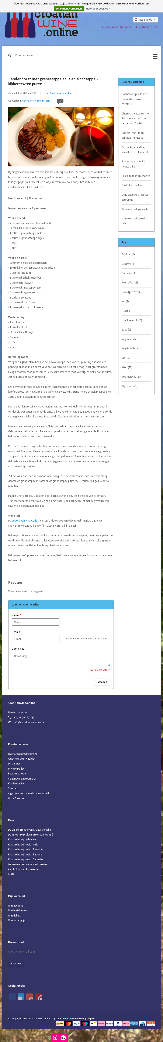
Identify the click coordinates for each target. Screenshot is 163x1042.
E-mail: (16, 632)
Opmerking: (19, 648)
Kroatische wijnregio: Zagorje (25, 854)
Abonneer (15, 963)
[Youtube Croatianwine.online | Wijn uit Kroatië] (29, 996)
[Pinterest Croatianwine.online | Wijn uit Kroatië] (21, 996)
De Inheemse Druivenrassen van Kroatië (30, 834)
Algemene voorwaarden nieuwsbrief (28, 793)
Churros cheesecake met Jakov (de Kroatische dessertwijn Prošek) (135, 118)
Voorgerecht (131, 376)
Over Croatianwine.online (22, 754)
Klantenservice (16, 783)
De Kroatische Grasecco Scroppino (135, 197)
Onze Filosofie (16, 798)
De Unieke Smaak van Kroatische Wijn (29, 829)
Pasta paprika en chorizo (136, 176)
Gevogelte (28, 100)
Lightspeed (89, 1018)
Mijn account (148, 27)
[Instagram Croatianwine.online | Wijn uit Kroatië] (38, 996)
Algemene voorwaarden (21, 758)
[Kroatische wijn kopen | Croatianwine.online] (48, 23)
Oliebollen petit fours (133, 185)
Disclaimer (14, 763)
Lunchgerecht (132, 320)
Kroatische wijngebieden (22, 839)
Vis (126, 358)
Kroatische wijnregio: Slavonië (25, 849)
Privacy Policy (16, 768)
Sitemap (12, 788)
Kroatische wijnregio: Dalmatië (25, 859)
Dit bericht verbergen (69, 8)
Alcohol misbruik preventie (23, 869)
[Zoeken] (10, 55)
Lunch (127, 311)
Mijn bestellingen (17, 910)
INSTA (11, 874)
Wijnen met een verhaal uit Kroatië (27, 864)
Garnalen (129, 273)
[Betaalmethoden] (60, 1023)
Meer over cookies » (98, 8)
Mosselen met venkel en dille (135, 221)
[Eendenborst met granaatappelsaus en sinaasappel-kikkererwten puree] (61, 138)
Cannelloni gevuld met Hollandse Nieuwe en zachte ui (135, 99)
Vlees (127, 367)
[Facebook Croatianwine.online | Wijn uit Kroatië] (12, 996)
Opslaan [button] (102, 682)
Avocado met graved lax (136, 209)
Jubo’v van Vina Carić (24, 520)
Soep (126, 329)
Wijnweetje (129, 386)
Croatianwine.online (61, 93)
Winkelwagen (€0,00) (118, 27)
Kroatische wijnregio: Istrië (23, 844)
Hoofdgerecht (43, 100)
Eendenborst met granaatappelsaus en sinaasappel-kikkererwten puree (53, 81)
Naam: (16, 615)
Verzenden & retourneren (22, 778)
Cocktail (128, 254)
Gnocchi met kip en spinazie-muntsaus (133, 135)
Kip (125, 301)
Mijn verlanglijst (17, 920)
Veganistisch (130, 339)
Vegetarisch (130, 348)
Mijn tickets (14, 915)
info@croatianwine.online (29, 722)
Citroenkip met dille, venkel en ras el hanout (135, 149)
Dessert (128, 264)
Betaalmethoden (17, 773)
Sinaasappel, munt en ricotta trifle (134, 164)
